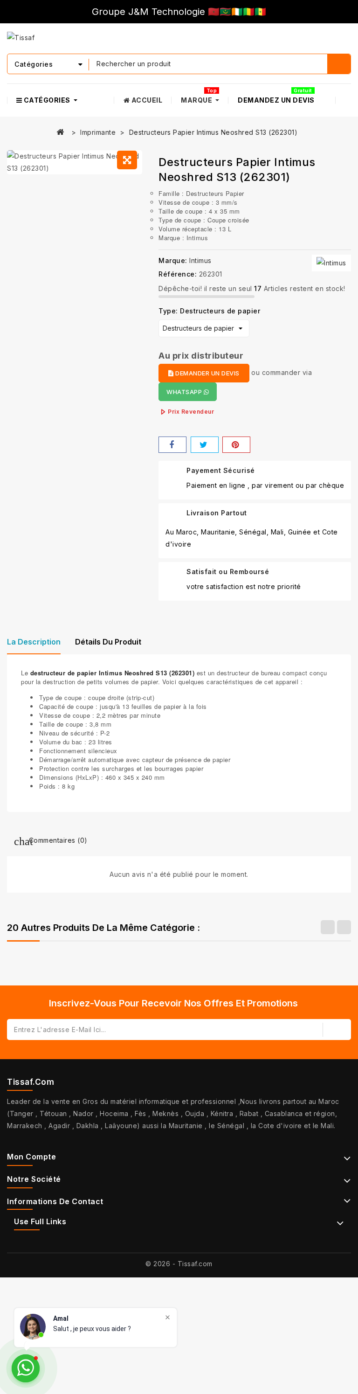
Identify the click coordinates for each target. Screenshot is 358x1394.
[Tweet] (204, 444)
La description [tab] (34, 641)
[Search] (339, 64)
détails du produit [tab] (108, 641)
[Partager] (172, 444)
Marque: (172, 260)
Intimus (200, 260)
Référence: (177, 274)
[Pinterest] (236, 444)
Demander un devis (207, 373)
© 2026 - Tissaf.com (179, 1264)
